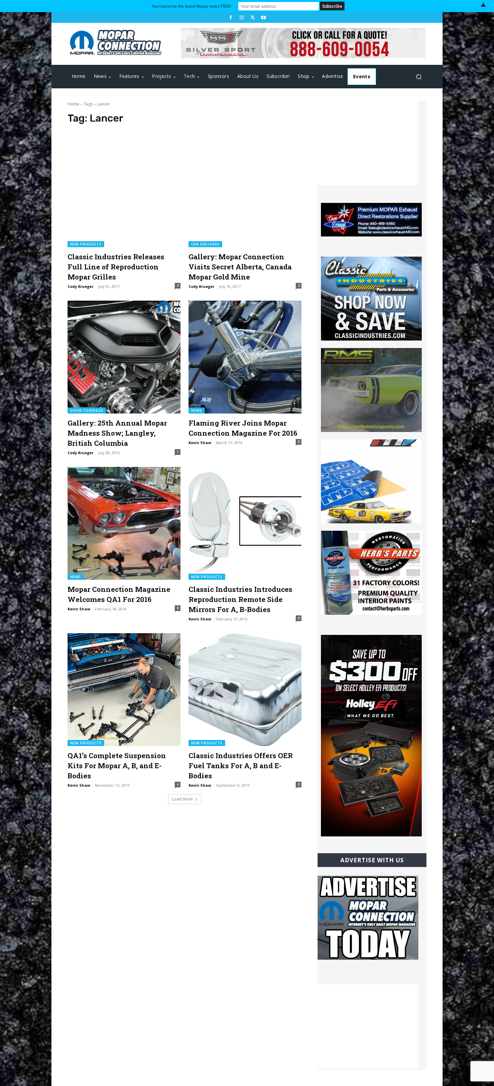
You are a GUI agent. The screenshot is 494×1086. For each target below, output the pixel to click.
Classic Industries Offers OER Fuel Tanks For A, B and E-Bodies (241, 765)
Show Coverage (86, 410)
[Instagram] (241, 17)
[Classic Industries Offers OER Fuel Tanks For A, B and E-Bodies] (245, 689)
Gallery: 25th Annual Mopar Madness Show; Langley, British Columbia (117, 433)
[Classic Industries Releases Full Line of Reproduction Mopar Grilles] (124, 190)
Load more (182, 799)
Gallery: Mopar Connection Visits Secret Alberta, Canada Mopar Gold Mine (240, 266)
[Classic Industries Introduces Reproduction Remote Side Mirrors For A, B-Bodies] (245, 523)
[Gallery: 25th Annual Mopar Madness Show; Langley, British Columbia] (124, 357)
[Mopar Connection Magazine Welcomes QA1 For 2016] (124, 523)
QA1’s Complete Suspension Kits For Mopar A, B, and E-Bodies (117, 765)
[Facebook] (230, 17)
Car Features (205, 244)
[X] (252, 17)
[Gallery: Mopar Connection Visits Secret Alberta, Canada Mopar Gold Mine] (245, 190)
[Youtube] (263, 17)
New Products (85, 244)
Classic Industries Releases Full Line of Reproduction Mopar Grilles (116, 266)
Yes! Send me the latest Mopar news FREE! (191, 6)
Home (73, 104)
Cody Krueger (80, 286)
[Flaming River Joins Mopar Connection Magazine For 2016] (245, 357)
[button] (418, 77)
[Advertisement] (368, 143)
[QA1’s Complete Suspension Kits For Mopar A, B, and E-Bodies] (124, 689)
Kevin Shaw (200, 442)
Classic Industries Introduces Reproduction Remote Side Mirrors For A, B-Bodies (240, 599)
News (196, 410)
